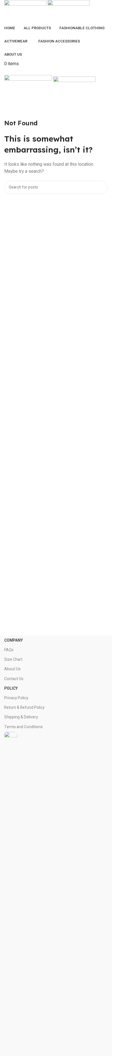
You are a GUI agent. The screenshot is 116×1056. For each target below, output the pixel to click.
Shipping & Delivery (21, 717)
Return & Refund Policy (24, 707)
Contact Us (13, 679)
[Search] (101, 187)
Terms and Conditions (23, 727)
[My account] (6, 71)
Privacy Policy (16, 698)
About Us (12, 669)
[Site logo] (26, 11)
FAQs (9, 650)
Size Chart (13, 659)
